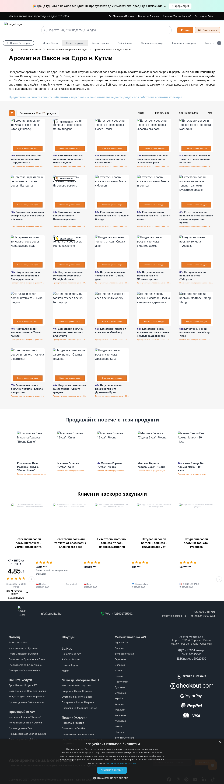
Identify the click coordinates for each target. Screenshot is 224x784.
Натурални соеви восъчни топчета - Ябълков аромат (154, 543)
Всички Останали (125, 737)
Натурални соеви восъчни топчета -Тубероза (196, 543)
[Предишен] (31, 579)
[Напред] (219, 579)
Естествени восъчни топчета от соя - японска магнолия (112, 543)
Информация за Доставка (23, 648)
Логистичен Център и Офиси (25, 722)
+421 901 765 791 (203, 611)
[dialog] (112, 761)
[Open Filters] (12, 113)
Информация (180, 6)
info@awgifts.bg (50, 613)
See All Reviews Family (14, 592)
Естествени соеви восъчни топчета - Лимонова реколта (28, 543)
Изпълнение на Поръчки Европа (27, 691)
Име (210, 112)
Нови (141, 112)
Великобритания (124, 653)
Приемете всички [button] (112, 770)
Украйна (119, 698)
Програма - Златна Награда (78, 702)
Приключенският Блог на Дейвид (27, 733)
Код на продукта (188, 112)
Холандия (120, 715)
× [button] (220, 742)
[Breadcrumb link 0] (11, 49)
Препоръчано (161, 112)
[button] (112, 778)
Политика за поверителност (121, 762)
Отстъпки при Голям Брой (77, 696)
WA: (118, 613)
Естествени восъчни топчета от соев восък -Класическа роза (70, 543)
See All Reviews (16, 598)
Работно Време (71, 659)
